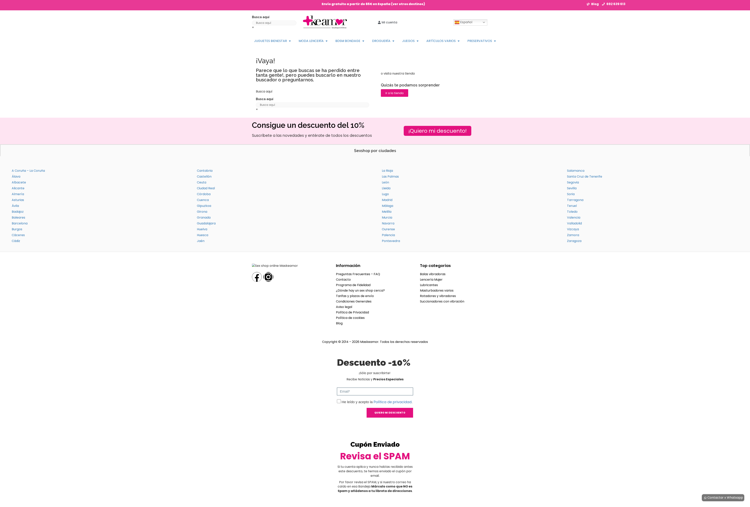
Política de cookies (350, 318)
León (385, 182)
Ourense (388, 229)
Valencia (573, 217)
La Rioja (387, 170)
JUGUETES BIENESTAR (270, 41)
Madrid (387, 200)
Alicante (18, 188)
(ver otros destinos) (408, 4)
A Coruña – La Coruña (28, 170)
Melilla (386, 211)
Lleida (386, 188)
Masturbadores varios (437, 290)
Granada (204, 217)
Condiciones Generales (353, 301)
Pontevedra (391, 241)
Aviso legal (344, 307)
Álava (16, 176)
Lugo (385, 194)
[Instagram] (268, 277)
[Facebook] (257, 277)
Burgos (17, 229)
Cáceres (18, 235)
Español (465, 22)
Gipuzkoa (204, 206)
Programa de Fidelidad (353, 285)
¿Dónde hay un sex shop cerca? (360, 290)
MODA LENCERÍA (311, 41)
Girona (202, 211)
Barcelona (20, 223)
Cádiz (16, 241)
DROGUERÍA (381, 41)
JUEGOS (408, 41)
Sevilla (572, 188)
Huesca (202, 235)
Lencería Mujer (431, 279)
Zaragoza (574, 241)
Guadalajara (206, 223)
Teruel (572, 206)
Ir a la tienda (395, 93)
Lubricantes (429, 285)
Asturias (18, 200)
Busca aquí (260, 17)
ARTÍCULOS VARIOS (441, 41)
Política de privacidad (393, 401)
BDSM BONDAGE (347, 41)
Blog (339, 323)
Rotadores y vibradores (438, 296)
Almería (18, 194)
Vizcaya (573, 229)
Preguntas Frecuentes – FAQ (358, 274)
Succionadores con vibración (442, 301)
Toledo (572, 211)
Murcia (387, 217)
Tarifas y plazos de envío (355, 296)
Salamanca (575, 170)
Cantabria (204, 170)
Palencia (388, 235)
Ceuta (201, 182)
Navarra (388, 223)
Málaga (387, 206)
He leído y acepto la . (377, 402)
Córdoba (204, 194)
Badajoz (18, 211)
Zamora (573, 235)
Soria (571, 194)
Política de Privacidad (352, 312)
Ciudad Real (206, 188)
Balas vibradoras (433, 274)
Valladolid (574, 223)
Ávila (15, 206)
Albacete (19, 182)
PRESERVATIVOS (479, 41)
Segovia (573, 182)
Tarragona (575, 200)
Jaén (200, 241)
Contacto (343, 279)
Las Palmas (390, 176)
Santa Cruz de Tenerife (584, 176)
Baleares (18, 217)
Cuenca (203, 200)
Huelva (202, 229)
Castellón (204, 176)
